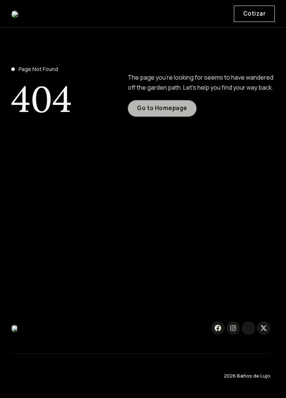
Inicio (209, 17)
